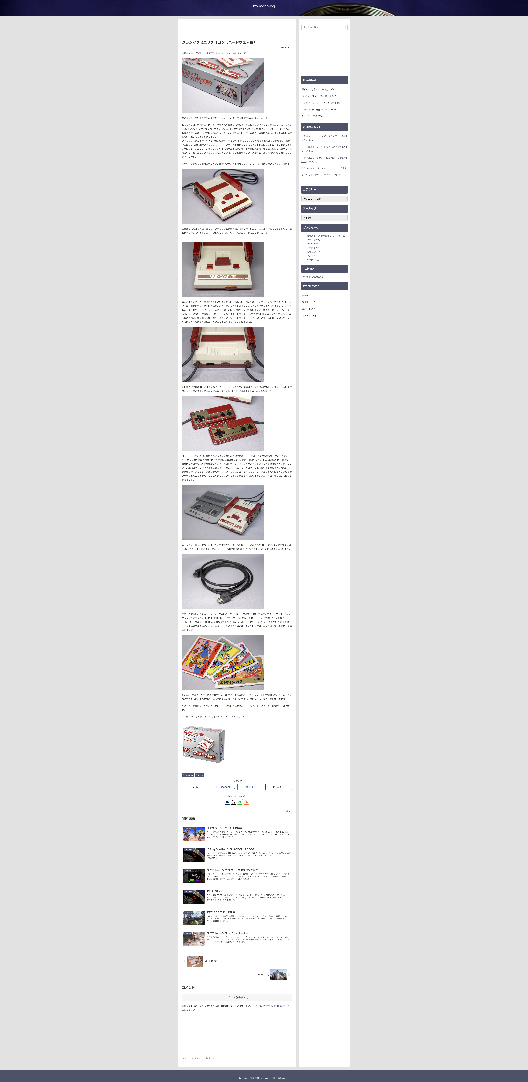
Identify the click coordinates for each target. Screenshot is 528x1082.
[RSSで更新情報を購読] (246, 802)
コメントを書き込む (237, 997)
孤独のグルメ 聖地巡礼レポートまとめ (326, 236)
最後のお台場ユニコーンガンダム (318, 89)
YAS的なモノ (313, 260)
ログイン (306, 295)
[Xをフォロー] (233, 802)
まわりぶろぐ (313, 252)
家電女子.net (313, 248)
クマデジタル (313, 240)
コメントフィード (311, 309)
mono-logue (313, 244)
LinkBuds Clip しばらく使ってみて (319, 96)
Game (200, 775)
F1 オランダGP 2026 (312, 116)
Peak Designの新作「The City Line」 (320, 110)
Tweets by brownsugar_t (313, 277)
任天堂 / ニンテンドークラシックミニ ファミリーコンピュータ (214, 53)
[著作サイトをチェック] (227, 802)
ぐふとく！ (312, 256)
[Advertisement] (237, 30)
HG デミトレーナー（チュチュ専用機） (321, 103)
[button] (278, 787)
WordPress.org (309, 315)
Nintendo (189, 775)
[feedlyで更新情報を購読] (240, 802)
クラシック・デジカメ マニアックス (319, 168)
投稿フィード (308, 302)
